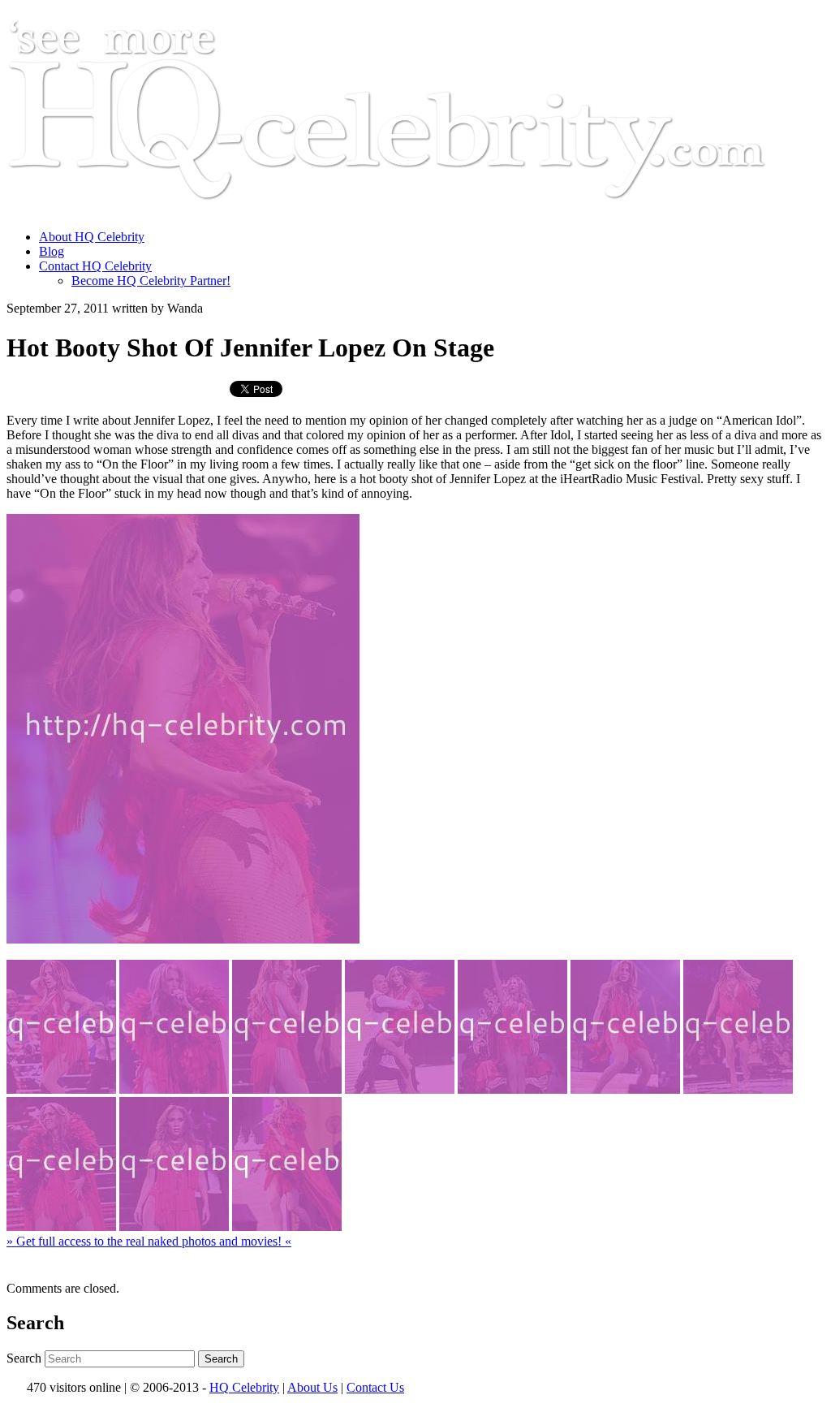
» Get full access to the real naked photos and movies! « (148, 1241)
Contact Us (375, 1387)
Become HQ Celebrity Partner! (150, 280)
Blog (51, 251)
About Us (312, 1387)
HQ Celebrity (244, 1387)
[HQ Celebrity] (417, 209)
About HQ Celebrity (91, 237)
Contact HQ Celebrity (95, 266)
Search (23, 1358)
